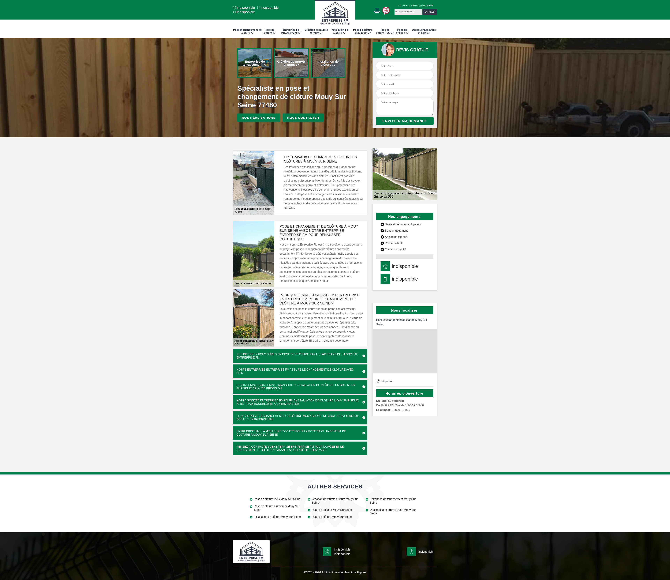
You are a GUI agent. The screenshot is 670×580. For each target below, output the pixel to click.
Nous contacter (303, 117)
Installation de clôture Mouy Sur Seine (277, 516)
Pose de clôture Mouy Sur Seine (332, 516)
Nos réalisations (259, 117)
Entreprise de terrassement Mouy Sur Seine (393, 501)
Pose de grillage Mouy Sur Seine (332, 509)
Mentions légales (355, 572)
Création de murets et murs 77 (316, 31)
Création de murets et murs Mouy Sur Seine (335, 501)
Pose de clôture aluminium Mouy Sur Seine (276, 508)
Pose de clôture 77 (269, 31)
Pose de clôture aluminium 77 (362, 31)
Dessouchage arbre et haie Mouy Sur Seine (393, 511)
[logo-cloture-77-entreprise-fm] (335, 13)
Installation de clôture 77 (339, 31)
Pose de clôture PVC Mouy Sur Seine (277, 499)
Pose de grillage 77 (402, 31)
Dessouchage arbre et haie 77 (424, 31)
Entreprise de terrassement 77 (290, 31)
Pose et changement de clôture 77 (247, 31)
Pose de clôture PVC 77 (384, 31)
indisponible (246, 7)
